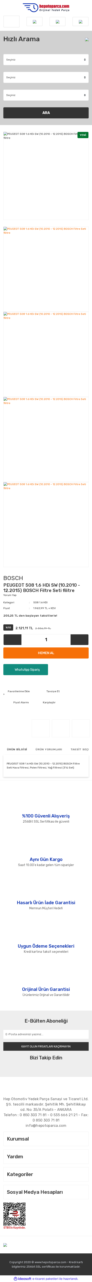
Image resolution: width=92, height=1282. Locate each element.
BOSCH (13, 578)
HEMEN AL (46, 653)
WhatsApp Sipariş (27, 670)
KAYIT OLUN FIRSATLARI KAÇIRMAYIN (46, 1046)
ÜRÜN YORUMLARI (49, 749)
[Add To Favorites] (16, 691)
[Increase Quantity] (79, 639)
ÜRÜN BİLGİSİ (17, 749)
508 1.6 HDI (40, 602)
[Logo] (46, 7)
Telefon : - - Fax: (46, 1117)
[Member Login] (57, 21)
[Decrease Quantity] (12, 639)
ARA (46, 113)
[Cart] (80, 21)
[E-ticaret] (45, 1279)
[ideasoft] (22, 1279)
